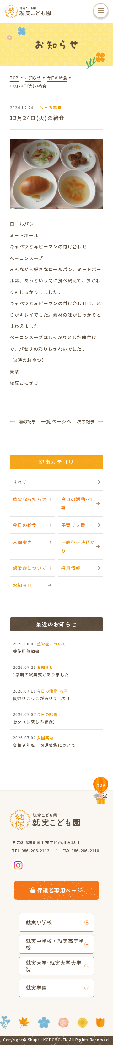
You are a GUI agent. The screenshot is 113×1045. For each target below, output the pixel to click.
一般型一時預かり (78, 546)
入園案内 (22, 542)
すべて (20, 482)
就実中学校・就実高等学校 (55, 944)
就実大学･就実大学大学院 (54, 966)
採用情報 (71, 568)
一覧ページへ (56, 421)
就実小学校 (39, 922)
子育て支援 (73, 525)
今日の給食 (25, 525)
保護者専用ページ (59, 890)
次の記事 (85, 421)
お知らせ (22, 585)
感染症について (30, 568)
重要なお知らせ (30, 499)
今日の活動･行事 (77, 503)
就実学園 (36, 987)
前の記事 (27, 421)
